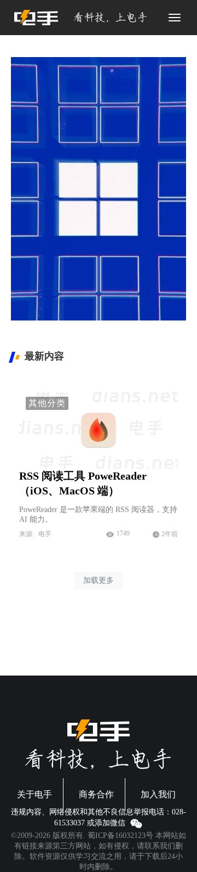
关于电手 (34, 794)
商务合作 (96, 794)
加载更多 (98, 580)
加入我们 (158, 794)
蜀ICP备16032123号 (120, 835)
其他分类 (47, 403)
